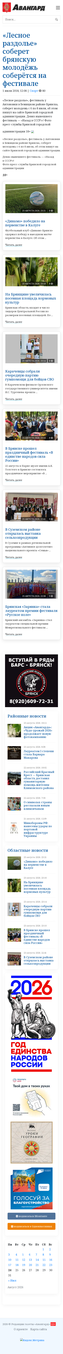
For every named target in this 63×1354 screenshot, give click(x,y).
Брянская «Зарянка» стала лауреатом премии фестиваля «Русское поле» (31, 610)
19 (23, 1265)
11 (16, 1260)
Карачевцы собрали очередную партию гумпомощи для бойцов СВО (29, 375)
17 (9, 1265)
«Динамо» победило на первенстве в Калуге (25, 223)
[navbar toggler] (57, 7)
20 (30, 1265)
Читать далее (13, 244)
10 (9, 1260)
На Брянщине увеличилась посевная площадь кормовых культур (30, 298)
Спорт (34, 91)
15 (44, 1260)
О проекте (21, 1329)
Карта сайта (38, 1329)
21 (37, 1265)
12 (23, 1260)
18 (16, 1265)
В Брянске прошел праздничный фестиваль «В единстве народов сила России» (29, 454)
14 (37, 1260)
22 (44, 1265)
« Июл (12, 1280)
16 (50, 1260)
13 (30, 1260)
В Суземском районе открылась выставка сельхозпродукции (23, 533)
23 (50, 1265)
